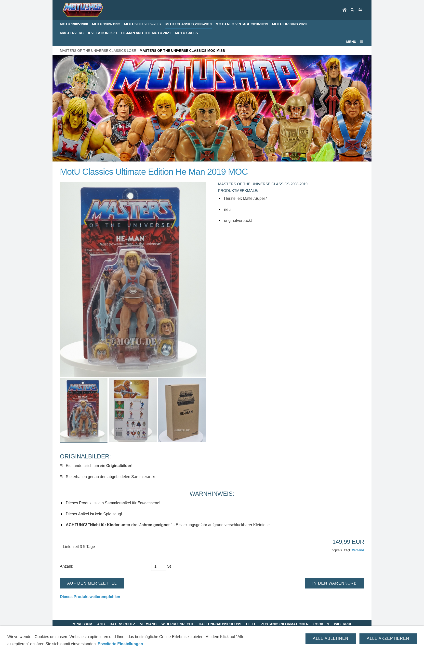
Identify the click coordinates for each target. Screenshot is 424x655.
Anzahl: (66, 566)
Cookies (321, 624)
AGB (101, 624)
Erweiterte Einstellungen (120, 644)
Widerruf (343, 624)
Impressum (82, 624)
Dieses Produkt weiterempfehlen (90, 597)
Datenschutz (122, 624)
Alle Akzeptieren (388, 638)
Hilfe (251, 624)
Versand (358, 550)
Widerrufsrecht (177, 624)
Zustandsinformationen (284, 624)
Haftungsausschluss (220, 624)
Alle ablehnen (330, 638)
